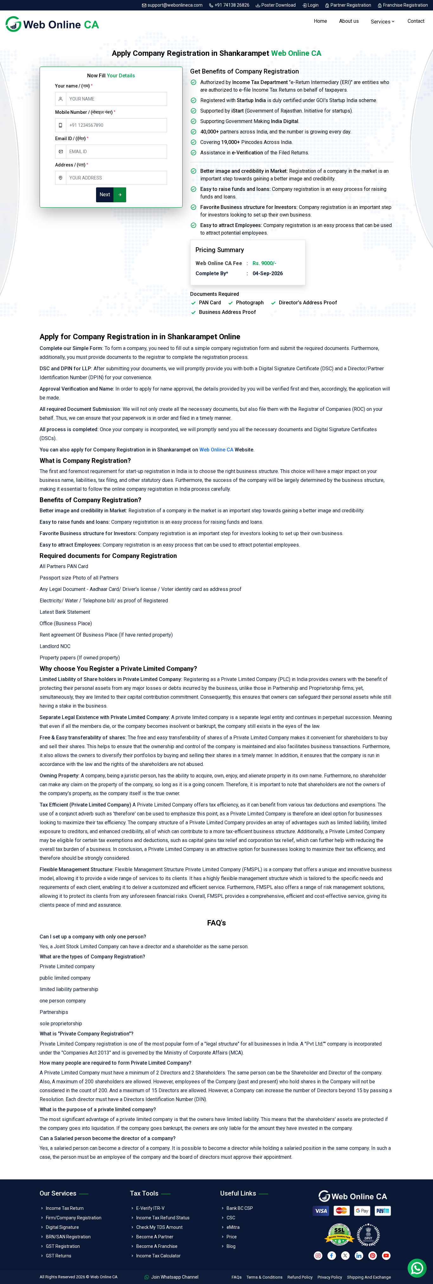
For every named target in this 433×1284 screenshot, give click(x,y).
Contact (416, 21)
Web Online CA (216, 450)
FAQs (237, 1277)
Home (320, 21)
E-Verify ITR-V (150, 1208)
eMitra (233, 1227)
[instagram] (318, 1255)
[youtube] (386, 1255)
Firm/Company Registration (73, 1217)
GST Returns (58, 1255)
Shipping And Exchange (369, 1277)
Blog (231, 1246)
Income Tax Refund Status (163, 1217)
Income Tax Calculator (158, 1255)
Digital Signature (62, 1227)
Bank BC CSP (240, 1208)
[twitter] (345, 1255)
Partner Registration (351, 5)
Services (381, 22)
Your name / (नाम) (74, 85)
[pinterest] (372, 1255)
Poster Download (279, 5)
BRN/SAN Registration (68, 1236)
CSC (231, 1217)
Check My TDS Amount (159, 1227)
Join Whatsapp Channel (174, 1277)
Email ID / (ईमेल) (71, 138)
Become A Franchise (157, 1246)
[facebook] (331, 1255)
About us (349, 21)
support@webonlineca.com (175, 5)
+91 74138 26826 (232, 5)
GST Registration (63, 1246)
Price (232, 1236)
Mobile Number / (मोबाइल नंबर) (85, 112)
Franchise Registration (405, 5)
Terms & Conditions (264, 1277)
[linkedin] (359, 1255)
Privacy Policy (330, 1277)
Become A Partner (154, 1236)
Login (313, 5)
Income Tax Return (65, 1208)
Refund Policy (300, 1277)
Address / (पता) (71, 164)
